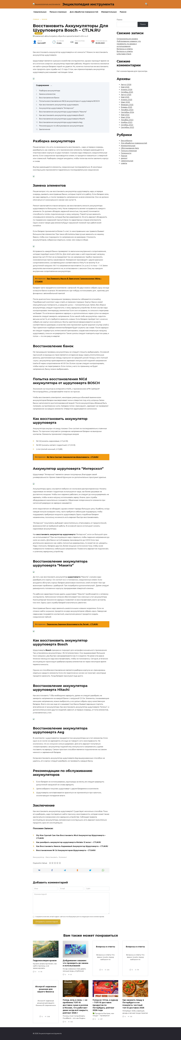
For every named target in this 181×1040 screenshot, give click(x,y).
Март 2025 (125, 102)
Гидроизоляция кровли (127, 39)
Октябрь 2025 (127, 92)
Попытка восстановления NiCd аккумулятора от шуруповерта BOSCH (69, 101)
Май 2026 (125, 87)
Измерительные (109, 12)
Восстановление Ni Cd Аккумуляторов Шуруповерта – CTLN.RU (66, 850)
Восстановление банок (49, 98)
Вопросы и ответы (125, 49)
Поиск (119, 20)
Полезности (126, 153)
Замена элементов (47, 94)
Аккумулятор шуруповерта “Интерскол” (56, 108)
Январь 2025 (126, 107)
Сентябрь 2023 (127, 127)
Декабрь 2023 (127, 120)
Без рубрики (126, 141)
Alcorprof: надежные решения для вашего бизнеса (45, 989)
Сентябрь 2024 (127, 112)
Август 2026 (126, 85)
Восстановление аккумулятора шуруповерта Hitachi (62, 119)
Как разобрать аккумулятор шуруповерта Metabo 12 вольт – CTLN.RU (68, 842)
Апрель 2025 (126, 100)
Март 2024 (125, 117)
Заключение (44, 129)
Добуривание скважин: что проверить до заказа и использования (129, 43)
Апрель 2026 (126, 90)
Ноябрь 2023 (126, 122)
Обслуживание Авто (130, 148)
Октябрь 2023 (127, 125)
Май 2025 (125, 97)
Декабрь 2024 (127, 110)
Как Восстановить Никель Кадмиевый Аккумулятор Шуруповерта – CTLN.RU (72, 846)
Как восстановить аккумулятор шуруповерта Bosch (61, 115)
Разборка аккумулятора (49, 91)
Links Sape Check (124, 54)
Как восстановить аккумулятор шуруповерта (58, 105)
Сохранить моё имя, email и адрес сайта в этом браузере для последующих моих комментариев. (69, 916)
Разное (123, 12)
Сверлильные (40, 12)
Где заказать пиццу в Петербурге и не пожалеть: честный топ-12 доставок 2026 (133, 1004)
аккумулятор (39, 857)
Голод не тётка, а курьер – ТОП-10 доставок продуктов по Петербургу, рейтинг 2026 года (105, 1005)
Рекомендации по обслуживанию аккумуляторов (61, 126)
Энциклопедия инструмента (88, 4)
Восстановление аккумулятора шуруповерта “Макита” (63, 112)
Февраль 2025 (127, 105)
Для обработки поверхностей (84, 12)
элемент (63, 857)
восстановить (52, 857)
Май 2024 (125, 115)
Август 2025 (126, 95)
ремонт (124, 158)
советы (124, 163)
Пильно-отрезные (58, 12)
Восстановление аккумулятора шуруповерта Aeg (60, 122)
